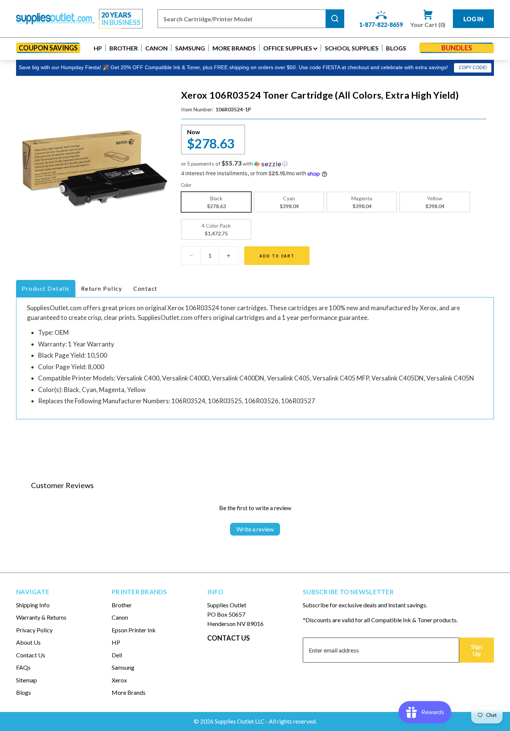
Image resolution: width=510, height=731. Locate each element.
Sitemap (26, 680)
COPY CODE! (473, 67)
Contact (145, 288)
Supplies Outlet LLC (240, 721)
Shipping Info (33, 604)
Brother (122, 604)
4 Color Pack (216, 229)
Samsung (123, 667)
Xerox (119, 680)
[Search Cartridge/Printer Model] (335, 18)
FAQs (23, 667)
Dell (117, 654)
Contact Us (30, 654)
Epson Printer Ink (134, 629)
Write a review (255, 529)
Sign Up (476, 650)
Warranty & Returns (41, 617)
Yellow (434, 202)
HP (116, 642)
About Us (28, 642)
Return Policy (101, 288)
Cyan (289, 202)
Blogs (23, 692)
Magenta (361, 202)
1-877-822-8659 (381, 24)
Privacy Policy (34, 629)
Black (216, 202)
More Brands (129, 692)
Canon (120, 617)
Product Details (46, 288)
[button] (98, 48)
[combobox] (242, 18)
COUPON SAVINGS (48, 48)
